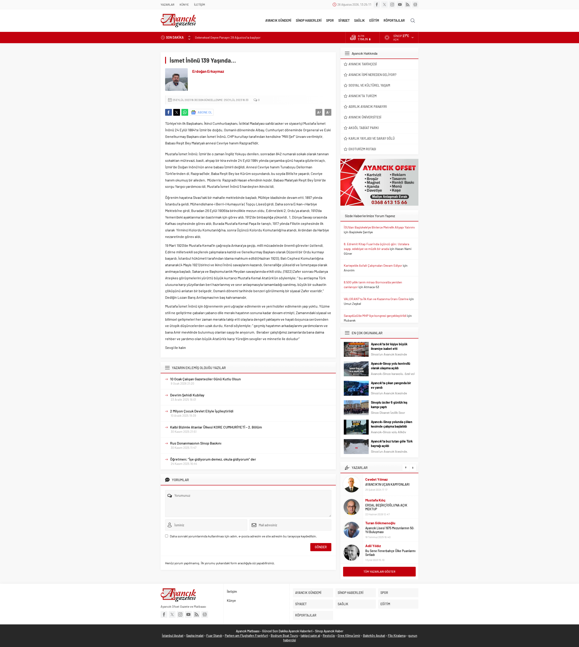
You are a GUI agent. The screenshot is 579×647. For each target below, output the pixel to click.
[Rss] (407, 4)
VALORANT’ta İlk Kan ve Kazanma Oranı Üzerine (376, 299)
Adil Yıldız (373, 545)
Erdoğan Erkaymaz (208, 71)
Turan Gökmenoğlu (380, 523)
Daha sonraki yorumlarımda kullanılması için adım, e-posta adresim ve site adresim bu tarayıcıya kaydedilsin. (243, 536)
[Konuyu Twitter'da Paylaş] (176, 112)
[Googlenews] (415, 4)
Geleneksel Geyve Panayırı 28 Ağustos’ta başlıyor (228, 37)
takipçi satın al (310, 636)
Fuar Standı (214, 636)
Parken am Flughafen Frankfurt (246, 636)
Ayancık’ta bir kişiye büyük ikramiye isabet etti (389, 346)
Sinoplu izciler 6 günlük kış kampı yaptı (389, 404)
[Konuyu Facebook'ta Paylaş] (168, 112)
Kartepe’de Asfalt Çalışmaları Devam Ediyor (373, 265)
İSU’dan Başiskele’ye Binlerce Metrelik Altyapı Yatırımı (379, 227)
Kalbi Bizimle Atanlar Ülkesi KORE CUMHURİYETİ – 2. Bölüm (216, 427)
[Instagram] (392, 4)
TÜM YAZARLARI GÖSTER (379, 571)
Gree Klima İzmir (349, 636)
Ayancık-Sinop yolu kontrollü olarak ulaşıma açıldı (390, 366)
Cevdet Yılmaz (376, 479)
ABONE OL (205, 112)
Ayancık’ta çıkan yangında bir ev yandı (391, 385)
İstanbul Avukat (172, 636)
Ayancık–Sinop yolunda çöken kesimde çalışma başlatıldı (391, 424)
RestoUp (329, 636)
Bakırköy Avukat (374, 636)
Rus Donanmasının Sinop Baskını (195, 443)
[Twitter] (384, 4)
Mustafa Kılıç (375, 500)
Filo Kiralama (397, 636)
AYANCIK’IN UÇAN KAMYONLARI (387, 484)
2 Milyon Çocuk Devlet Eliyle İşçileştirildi (201, 411)
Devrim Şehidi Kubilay (187, 395)
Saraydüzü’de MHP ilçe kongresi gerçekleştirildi (375, 316)
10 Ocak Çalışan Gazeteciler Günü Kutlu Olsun (205, 379)
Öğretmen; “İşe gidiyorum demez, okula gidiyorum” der (213, 459)
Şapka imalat (195, 636)
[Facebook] (377, 4)
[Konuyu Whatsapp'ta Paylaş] (184, 112)
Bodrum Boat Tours (284, 636)
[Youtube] (400, 4)
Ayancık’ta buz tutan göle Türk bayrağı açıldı (392, 443)
